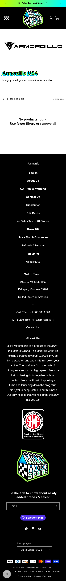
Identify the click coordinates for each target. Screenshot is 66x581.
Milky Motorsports (29, 567)
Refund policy (21, 571)
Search (33, 172)
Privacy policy (36, 571)
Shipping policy (24, 576)
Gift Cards (33, 213)
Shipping (33, 253)
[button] (6, 17)
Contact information (42, 576)
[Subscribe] (55, 506)
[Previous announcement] (5, 3)
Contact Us (33, 196)
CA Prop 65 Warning (33, 188)
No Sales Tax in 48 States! (33, 221)
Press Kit (33, 229)
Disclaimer (33, 205)
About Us (33, 180)
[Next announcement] (60, 3)
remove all (48, 123)
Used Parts (33, 261)
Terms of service (53, 571)
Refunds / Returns (33, 245)
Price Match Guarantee (33, 237)
